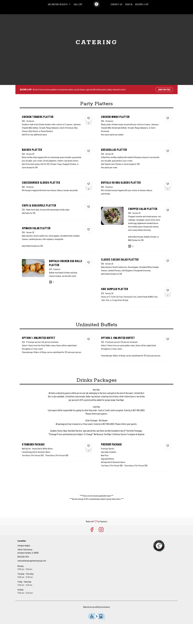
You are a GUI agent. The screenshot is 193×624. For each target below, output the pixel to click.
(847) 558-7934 (23, 556)
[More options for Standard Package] (88, 445)
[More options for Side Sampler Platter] (167, 290)
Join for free (164, 89)
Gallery (78, 4)
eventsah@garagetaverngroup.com (32, 560)
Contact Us (116, 4)
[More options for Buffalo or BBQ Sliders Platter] (167, 184)
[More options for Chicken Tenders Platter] (88, 118)
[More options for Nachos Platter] (88, 151)
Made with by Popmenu (54, 521)
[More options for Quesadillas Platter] (167, 151)
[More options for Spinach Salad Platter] (88, 229)
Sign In (128, 4)
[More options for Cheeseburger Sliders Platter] (88, 184)
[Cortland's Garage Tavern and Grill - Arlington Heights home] (96, 4)
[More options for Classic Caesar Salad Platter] (167, 260)
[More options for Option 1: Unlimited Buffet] (88, 339)
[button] (59, 4)
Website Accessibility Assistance (96, 607)
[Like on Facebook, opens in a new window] (91, 530)
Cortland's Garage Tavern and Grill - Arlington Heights (159, 545)
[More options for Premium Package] (167, 445)
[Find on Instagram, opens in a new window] (101, 530)
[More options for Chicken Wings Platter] (167, 118)
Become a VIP (142, 4)
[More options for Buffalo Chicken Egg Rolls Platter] (88, 262)
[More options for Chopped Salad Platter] (167, 210)
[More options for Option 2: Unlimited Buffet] (167, 339)
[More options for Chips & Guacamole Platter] (88, 206)
